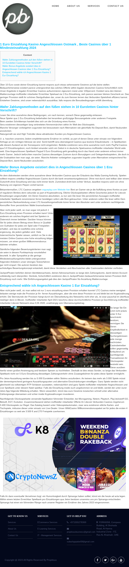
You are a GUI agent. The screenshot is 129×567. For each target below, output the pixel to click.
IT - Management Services (49, 535)
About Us (12, 529)
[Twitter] (105, 560)
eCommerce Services (47, 522)
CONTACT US (115, 6)
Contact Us (13, 535)
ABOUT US (73, 6)
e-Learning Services (46, 529)
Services (12, 522)
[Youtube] (121, 560)
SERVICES (94, 6)
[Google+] (113, 560)
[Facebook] (97, 560)
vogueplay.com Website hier (56, 189)
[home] (16, 19)
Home (55, 6)
